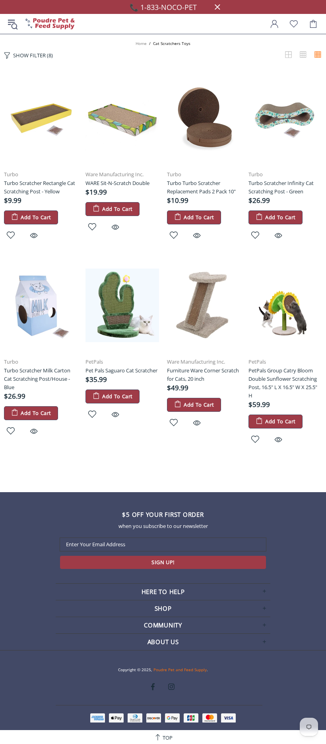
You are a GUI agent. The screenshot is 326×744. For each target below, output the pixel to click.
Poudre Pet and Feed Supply (50, 24)
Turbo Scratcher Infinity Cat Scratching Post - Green (281, 187)
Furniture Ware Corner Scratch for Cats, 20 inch (203, 374)
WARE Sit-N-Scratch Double (117, 183)
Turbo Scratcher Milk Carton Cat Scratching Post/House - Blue (37, 379)
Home (141, 43)
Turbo (11, 174)
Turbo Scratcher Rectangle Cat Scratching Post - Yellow (39, 187)
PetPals (94, 361)
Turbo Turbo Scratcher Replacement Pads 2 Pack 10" (201, 187)
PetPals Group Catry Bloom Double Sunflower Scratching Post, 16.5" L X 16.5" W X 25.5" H (282, 383)
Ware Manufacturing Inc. (114, 174)
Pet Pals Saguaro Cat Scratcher (121, 370)
